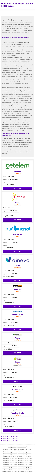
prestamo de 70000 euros (25, 464)
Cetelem (17, 171)
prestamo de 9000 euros (9, 456)
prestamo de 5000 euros (10, 453)
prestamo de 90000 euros (25, 466)
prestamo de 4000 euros (24, 451)
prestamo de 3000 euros (10, 451)
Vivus (17, 338)
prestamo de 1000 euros (10, 449)
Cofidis (17, 203)
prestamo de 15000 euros (10, 458)
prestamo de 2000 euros (24, 449)
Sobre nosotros (22, 447)
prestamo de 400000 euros (9, 471)
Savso (17, 362)
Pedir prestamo (12, 447)
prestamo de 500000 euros (25, 471)
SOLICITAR (17, 188)
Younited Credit (17, 413)
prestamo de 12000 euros (10, 440)
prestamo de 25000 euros (10, 460)
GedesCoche (17, 314)
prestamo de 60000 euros (10, 464)
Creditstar (18, 289)
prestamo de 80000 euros (10, 466)
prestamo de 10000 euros (24, 456)
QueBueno (17, 234)
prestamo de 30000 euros (25, 460)
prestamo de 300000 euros (25, 469)
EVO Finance (17, 389)
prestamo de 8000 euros (24, 454)
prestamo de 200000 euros (9, 469)
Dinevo (17, 266)
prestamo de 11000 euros (10, 438)
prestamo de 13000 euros (10, 436)
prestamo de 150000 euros (25, 468)
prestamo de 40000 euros (10, 462)
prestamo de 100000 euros (9, 468)
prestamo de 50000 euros (25, 462)
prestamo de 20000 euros (25, 458)
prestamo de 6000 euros (24, 453)
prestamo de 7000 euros (10, 454)
